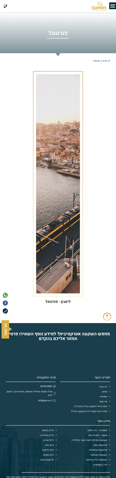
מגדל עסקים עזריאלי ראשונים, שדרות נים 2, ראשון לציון (29, 393)
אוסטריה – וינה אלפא (97, 430)
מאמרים (103, 396)
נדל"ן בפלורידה (47, 435)
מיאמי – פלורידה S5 (98, 435)
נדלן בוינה (49, 445)
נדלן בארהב (48, 440)
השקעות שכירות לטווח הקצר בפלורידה (89, 440)
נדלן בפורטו (48, 455)
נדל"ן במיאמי (48, 430)
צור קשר (103, 401)
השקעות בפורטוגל (98, 455)
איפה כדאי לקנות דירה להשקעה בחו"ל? (89, 411)
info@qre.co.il (45, 400)
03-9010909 (46, 386)
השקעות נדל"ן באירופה (96, 459)
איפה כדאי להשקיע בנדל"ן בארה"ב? (90, 406)
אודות (104, 391)
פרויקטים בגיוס (100, 445)
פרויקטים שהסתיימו (98, 450)
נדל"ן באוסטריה (100, 464)
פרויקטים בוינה (47, 459)
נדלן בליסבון (48, 450)
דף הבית (103, 386)
